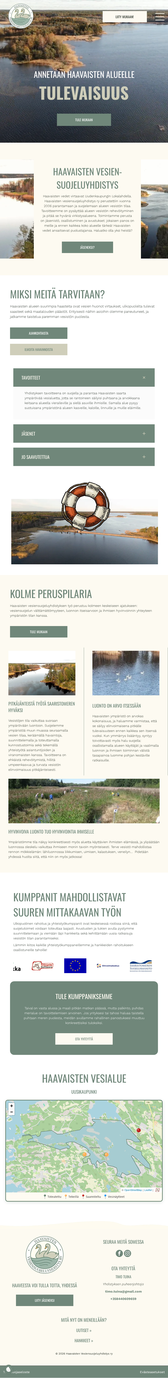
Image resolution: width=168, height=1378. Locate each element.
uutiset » (84, 1330)
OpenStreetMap (133, 1190)
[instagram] (127, 1254)
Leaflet (148, 1190)
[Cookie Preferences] (8, 1369)
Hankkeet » (84, 1340)
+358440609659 (123, 1299)
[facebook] (119, 1254)
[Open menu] (160, 16)
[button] (84, 377)
